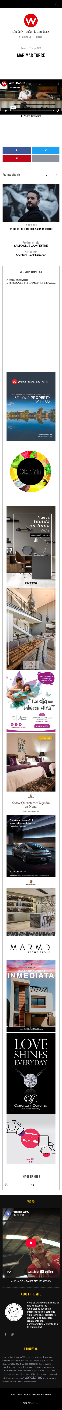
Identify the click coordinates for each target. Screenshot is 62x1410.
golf (23, 1367)
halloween (29, 1367)
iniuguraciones (40, 1367)
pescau (12, 1374)
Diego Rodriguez (39, 1360)
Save (9, 1378)
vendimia (7, 1381)
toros (54, 1378)
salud (5, 1378)
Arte (22, 1357)
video (14, 1381)
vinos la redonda (29, 1382)
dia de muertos (27, 1360)
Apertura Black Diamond (31, 253)
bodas (51, 1357)
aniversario (7, 1357)
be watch (29, 1357)
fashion (6, 1367)
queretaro (20, 1374)
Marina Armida (16, 1371)
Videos (23, 48)
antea (14, 1357)
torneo (48, 1378)
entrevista (17, 1363)
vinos (20, 1381)
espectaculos (31, 1363)
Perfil (53, 1371)
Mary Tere (27, 1371)
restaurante (53, 1374)
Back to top (28, 1403)
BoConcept (38, 1357)
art (18, 1357)
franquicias (15, 1367)
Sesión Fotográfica (19, 1378)
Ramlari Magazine (33, 1374)
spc (43, 1378)
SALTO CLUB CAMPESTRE (31, 244)
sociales (34, 1377)
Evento (41, 1364)
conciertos (16, 1360)
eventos (48, 1364)
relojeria (44, 1374)
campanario (7, 1360)
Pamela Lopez (45, 1371)
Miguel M (35, 1371)
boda (46, 1357)
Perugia (6, 1374)
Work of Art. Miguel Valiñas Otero (31, 229)
